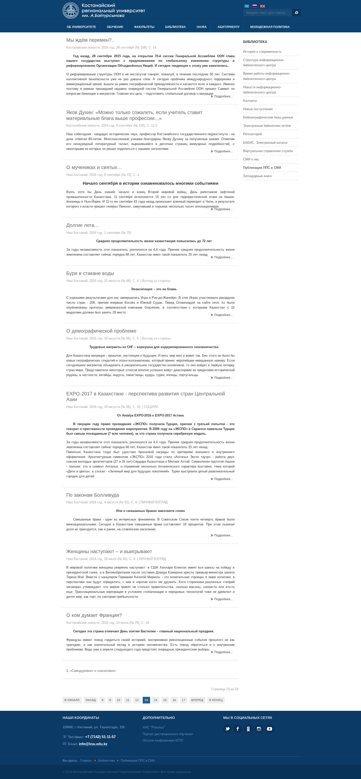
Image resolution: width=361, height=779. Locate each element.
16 (174, 700)
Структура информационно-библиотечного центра (263, 62)
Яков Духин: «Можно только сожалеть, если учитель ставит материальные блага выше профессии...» (134, 115)
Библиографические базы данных (268, 117)
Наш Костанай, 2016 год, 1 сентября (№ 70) (98, 232)
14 (155, 700)
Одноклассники (248, 729)
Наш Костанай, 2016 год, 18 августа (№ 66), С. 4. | (104, 338)
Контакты (250, 101)
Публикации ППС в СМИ (262, 167)
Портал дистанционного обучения (168, 734)
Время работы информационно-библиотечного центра (266, 76)
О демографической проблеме (101, 331)
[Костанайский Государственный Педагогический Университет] (116, 10)
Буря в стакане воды (90, 273)
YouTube (269, 729)
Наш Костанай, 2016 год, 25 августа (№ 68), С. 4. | (104, 281)
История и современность (262, 51)
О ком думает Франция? (94, 615)
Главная (86, 760)
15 (165, 700)
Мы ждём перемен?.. (90, 40)
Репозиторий (252, 134)
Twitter (227, 729)
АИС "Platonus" (154, 727)
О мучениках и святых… (94, 167)
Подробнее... (223, 96)
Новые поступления (258, 109)
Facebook (238, 729)
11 (127, 700)
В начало (72, 700)
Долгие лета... (82, 225)
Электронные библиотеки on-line (267, 126)
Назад (91, 700)
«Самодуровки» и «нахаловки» (93, 671)
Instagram (259, 729)
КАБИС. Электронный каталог (265, 142)
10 (118, 700)
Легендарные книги (257, 176)
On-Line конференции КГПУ (163, 740)
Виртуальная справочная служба (268, 151)
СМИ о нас (251, 159)
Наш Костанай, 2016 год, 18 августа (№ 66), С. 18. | (105, 407)
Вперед (197, 700)
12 (137, 700)
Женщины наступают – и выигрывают (109, 551)
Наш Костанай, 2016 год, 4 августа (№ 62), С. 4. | (103, 502)
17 (183, 700)
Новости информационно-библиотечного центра (262, 89)
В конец (216, 700)
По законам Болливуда (92, 495)
